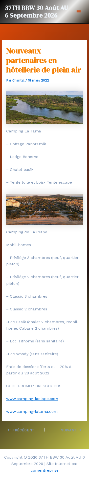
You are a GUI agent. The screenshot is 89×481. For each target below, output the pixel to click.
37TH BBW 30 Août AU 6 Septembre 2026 (36, 11)
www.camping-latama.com (32, 411)
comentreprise (45, 470)
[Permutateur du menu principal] (78, 11)
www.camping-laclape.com (32, 398)
